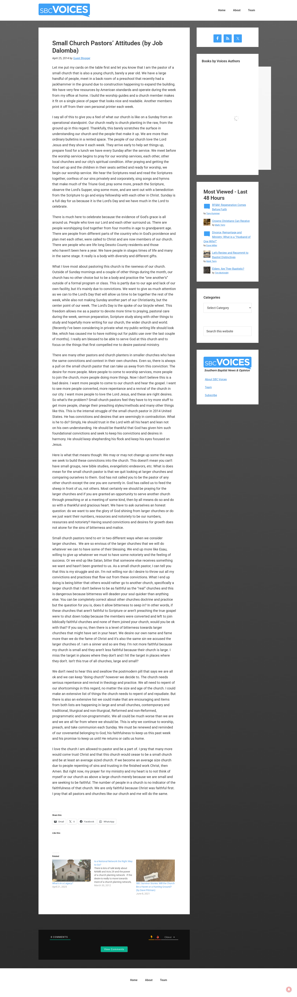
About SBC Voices (216, 379)
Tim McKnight (221, 272)
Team (208, 387)
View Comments (114, 949)
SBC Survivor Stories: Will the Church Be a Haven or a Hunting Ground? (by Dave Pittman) (155, 887)
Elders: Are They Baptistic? (228, 268)
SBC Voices (64, 10)
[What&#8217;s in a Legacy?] (71, 871)
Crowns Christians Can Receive (231, 221)
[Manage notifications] (289, 989)
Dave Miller (211, 245)
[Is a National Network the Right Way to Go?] (115, 873)
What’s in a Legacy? (62, 883)
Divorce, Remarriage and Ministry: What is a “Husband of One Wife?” (227, 237)
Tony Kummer (213, 213)
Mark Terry (220, 225)
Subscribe (211, 395)
